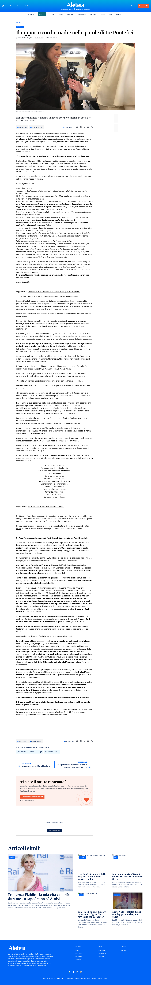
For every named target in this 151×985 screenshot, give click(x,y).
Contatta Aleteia (97, 978)
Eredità (102, 14)
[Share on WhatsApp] (92, 127)
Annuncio (101, 956)
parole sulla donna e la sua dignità (30, 521)
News (61, 14)
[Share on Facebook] (77, 127)
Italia (110, 14)
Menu (32, 14)
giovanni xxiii (21, 752)
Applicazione (103, 953)
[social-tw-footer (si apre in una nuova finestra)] (77, 972)
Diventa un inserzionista (82, 978)
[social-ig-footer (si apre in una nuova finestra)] (81, 972)
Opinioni (52, 14)
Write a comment (54, 830)
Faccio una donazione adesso (31, 797)
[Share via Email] (88, 127)
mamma (32, 752)
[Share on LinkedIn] (81, 127)
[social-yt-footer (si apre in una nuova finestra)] (70, 972)
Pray (40, 14)
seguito (35, 526)
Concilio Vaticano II (47, 593)
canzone (117, 895)
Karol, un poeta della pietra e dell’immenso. (46, 506)
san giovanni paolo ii (51, 752)
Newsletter (102, 950)
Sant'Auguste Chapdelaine (83, 9)
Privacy (106, 978)
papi (40, 752)
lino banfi (82, 857)
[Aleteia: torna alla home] (75, 5)
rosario (53, 521)
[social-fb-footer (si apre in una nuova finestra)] (73, 972)
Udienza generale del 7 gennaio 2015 (35, 558)
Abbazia (118, 14)
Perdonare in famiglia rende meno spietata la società (50, 636)
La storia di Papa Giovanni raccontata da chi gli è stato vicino (54, 291)
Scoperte (93, 14)
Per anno (124, 950)
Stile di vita (70, 14)
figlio (81, 895)
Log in (61, 823)
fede (115, 857)
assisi (12, 857)
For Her (18, 22)
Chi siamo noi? (58, 978)
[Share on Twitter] (84, 127)
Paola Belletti (39, 38)
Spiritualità (81, 14)
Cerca (29, 6)
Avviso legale (69, 978)
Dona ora (142, 6)
